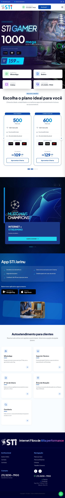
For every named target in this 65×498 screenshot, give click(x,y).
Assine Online (5, 457)
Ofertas (36, 462)
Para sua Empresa (39, 459)
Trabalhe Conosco (39, 465)
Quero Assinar (31, 239)
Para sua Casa (38, 457)
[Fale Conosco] (61, 494)
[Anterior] (55, 185)
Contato (3, 459)
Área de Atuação (6, 1)
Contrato (4, 462)
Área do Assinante (20, 1)
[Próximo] (59, 185)
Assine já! (44, 7)
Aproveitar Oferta (17, 160)
